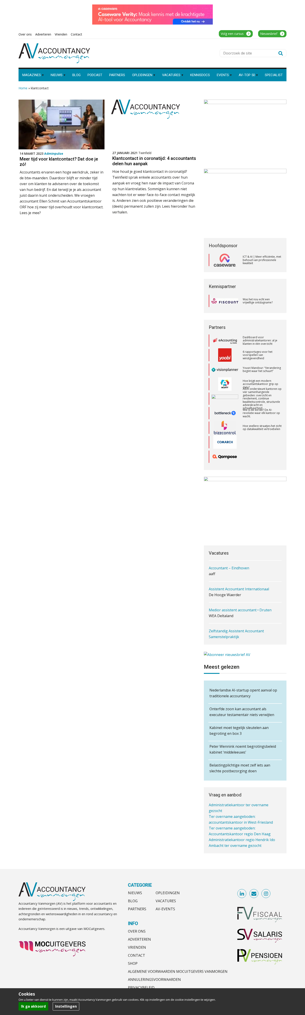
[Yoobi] (225, 336)
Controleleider (221, 637)
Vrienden (137, 947)
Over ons (137, 931)
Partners (137, 908)
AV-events (165, 908)
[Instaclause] (225, 452)
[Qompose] (224, 437)
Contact (136, 955)
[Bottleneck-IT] (224, 394)
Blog (133, 900)
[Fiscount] (224, 300)
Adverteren (139, 939)
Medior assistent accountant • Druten (240, 589)
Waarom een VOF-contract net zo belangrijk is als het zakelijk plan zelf (262, 452)
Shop (133, 963)
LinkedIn (242, 893)
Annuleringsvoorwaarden (154, 979)
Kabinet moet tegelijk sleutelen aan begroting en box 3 (239, 730)
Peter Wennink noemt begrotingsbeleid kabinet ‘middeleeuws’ (242, 749)
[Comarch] (225, 423)
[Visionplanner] (224, 350)
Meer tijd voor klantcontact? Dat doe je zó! (59, 161)
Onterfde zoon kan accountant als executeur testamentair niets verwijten (241, 711)
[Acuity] (225, 365)
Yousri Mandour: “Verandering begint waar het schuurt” (262, 350)
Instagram (266, 893)
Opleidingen (168, 892)
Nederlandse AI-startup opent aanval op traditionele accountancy (243, 693)
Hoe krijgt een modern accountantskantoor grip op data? (260, 365)
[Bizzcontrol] (225, 409)
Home (23, 88)
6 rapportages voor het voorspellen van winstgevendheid (257, 336)
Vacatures (166, 900)
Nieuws (135, 892)
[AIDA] (224, 380)
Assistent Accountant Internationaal (239, 568)
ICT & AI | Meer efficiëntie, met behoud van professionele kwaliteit (262, 260)
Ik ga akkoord (33, 1006)
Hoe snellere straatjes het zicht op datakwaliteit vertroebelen (262, 408)
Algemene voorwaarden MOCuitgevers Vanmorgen (178, 971)
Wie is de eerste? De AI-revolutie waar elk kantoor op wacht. (261, 394)
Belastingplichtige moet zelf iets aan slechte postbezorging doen (239, 768)
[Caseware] (224, 260)
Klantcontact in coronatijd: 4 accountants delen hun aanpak (154, 161)
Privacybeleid (141, 987)
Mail (254, 893)
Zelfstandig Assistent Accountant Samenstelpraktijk (236, 613)
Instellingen (66, 1006)
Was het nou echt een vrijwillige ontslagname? (258, 300)
